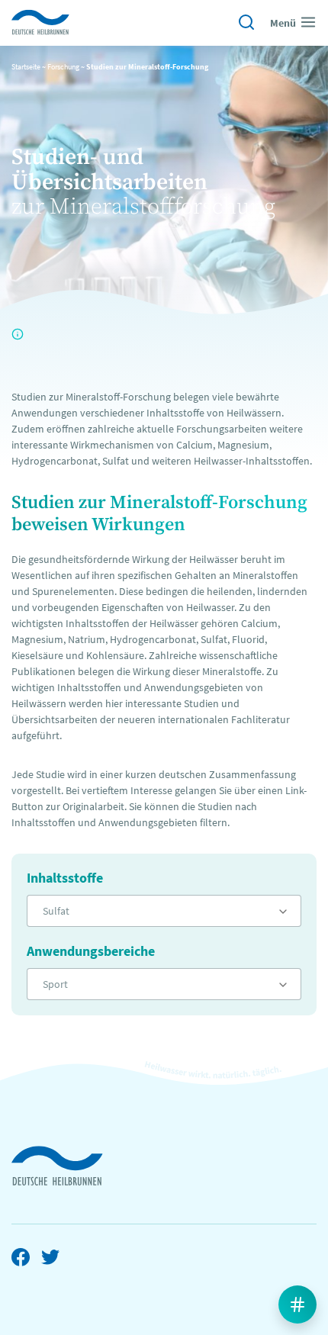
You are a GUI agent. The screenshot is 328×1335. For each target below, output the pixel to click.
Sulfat (56, 911)
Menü (283, 23)
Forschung (63, 67)
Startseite (25, 67)
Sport (55, 984)
